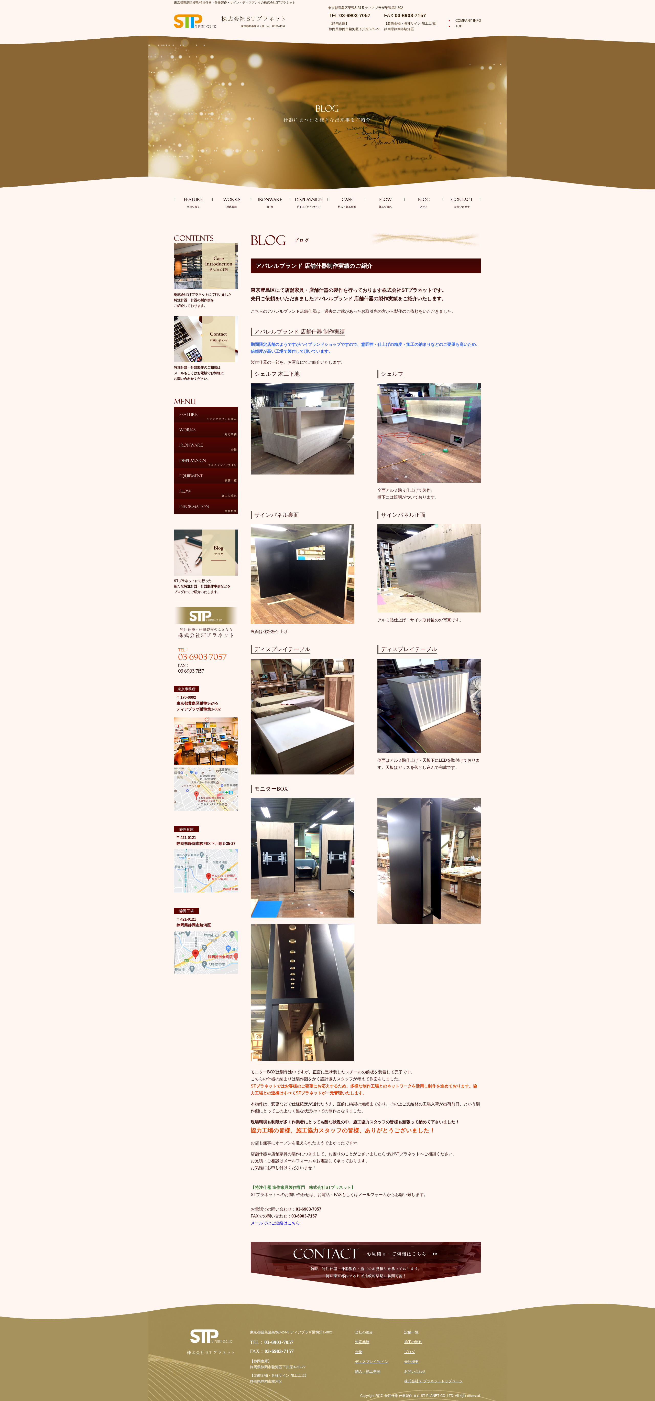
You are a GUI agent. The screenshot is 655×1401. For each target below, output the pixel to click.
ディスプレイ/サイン (371, 1362)
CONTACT (462, 199)
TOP (458, 26)
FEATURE (193, 199)
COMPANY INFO (468, 21)
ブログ (409, 1352)
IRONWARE (270, 199)
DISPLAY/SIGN (308, 199)
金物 (358, 1352)
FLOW (385, 199)
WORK (231, 199)
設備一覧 (411, 1332)
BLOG (423, 199)
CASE (347, 199)
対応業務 (362, 1342)
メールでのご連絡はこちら (275, 1223)
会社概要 (411, 1362)
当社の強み (364, 1332)
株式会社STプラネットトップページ (433, 1381)
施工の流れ (413, 1342)
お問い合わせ (415, 1371)
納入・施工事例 (367, 1371)
